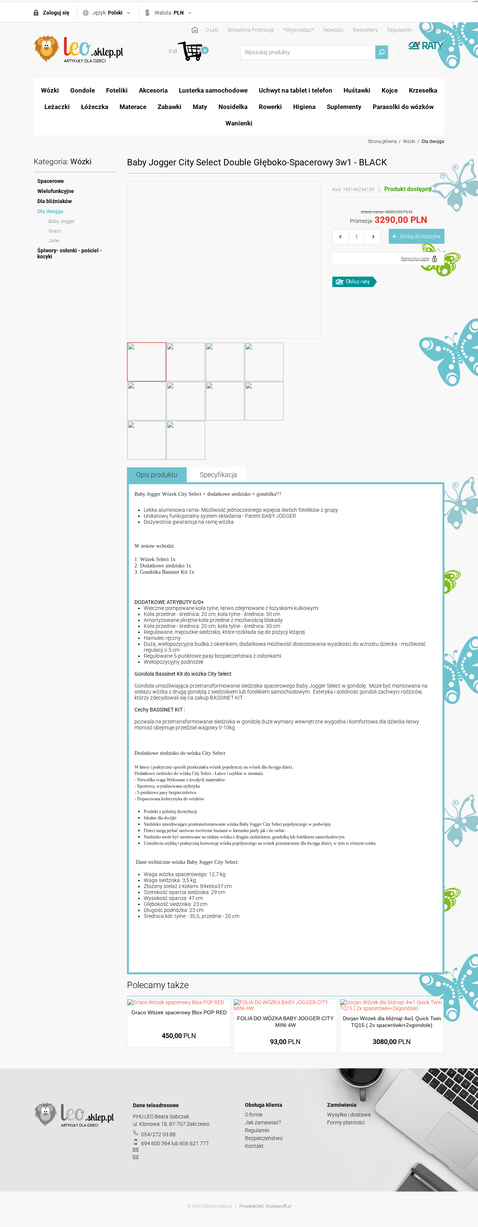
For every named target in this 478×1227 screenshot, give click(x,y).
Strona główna (382, 141)
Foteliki (117, 90)
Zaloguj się (56, 13)
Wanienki (239, 123)
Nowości (333, 30)
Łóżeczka (94, 106)
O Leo (211, 30)
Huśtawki (357, 90)
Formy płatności (346, 1122)
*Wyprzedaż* (298, 30)
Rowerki (270, 106)
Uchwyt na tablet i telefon (295, 90)
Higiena (304, 106)
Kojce (390, 90)
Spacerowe (50, 181)
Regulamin (399, 30)
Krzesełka (423, 90)
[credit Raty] (354, 282)
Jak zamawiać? (263, 1122)
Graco (55, 231)
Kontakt (430, 30)
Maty (200, 106)
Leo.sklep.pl (78, 49)
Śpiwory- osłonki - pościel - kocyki (69, 253)
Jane (54, 240)
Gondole (82, 90)
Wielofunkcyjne (55, 191)
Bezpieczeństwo (264, 1138)
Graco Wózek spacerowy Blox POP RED (179, 1012)
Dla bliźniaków (54, 201)
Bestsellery (365, 30)
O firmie (254, 1115)
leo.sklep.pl (222, 1206)
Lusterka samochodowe (213, 90)
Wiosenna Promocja (250, 30)
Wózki (50, 90)
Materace (133, 106)
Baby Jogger (62, 221)
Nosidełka (233, 106)
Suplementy (344, 106)
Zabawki (169, 106)
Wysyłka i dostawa (349, 1115)
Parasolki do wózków (403, 106)
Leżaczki (57, 106)
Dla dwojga (433, 141)
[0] (190, 51)
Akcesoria (153, 90)
